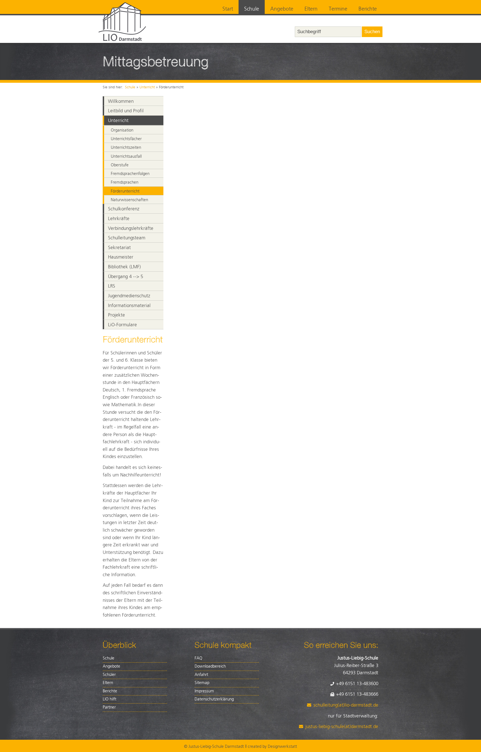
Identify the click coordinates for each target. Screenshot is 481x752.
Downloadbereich (210, 666)
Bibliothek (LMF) (124, 267)
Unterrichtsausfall (126, 156)
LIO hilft (109, 699)
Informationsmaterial (129, 305)
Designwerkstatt (282, 746)
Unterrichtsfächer (126, 139)
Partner (109, 707)
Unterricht (147, 87)
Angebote (281, 9)
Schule (251, 9)
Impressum (204, 691)
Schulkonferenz (123, 209)
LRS (111, 286)
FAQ (198, 658)
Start (227, 9)
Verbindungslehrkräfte (130, 228)
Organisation (122, 130)
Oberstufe (120, 165)
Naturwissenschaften (129, 200)
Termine (338, 9)
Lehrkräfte (118, 218)
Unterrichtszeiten (126, 147)
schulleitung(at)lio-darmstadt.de (345, 705)
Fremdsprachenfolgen (130, 174)
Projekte (116, 315)
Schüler (109, 675)
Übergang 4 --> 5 (125, 276)
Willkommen (121, 101)
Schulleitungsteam (126, 238)
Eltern (311, 9)
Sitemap (202, 683)
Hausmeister (120, 257)
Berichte (368, 9)
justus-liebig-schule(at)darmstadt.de (341, 726)
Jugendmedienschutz (129, 296)
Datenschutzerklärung (214, 699)
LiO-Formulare (122, 325)
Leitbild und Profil (126, 111)
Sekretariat (119, 247)
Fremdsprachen (124, 182)
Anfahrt (201, 675)
